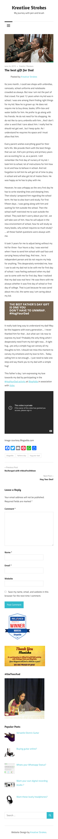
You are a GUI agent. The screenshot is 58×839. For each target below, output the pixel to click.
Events (22, 66)
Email (8, 565)
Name (8, 552)
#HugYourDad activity (15, 381)
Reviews (30, 66)
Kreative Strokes (29, 7)
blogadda (9, 455)
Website (9, 578)
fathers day (21, 455)
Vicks (11, 385)
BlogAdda (33, 381)
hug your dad (35, 455)
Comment (10, 509)
